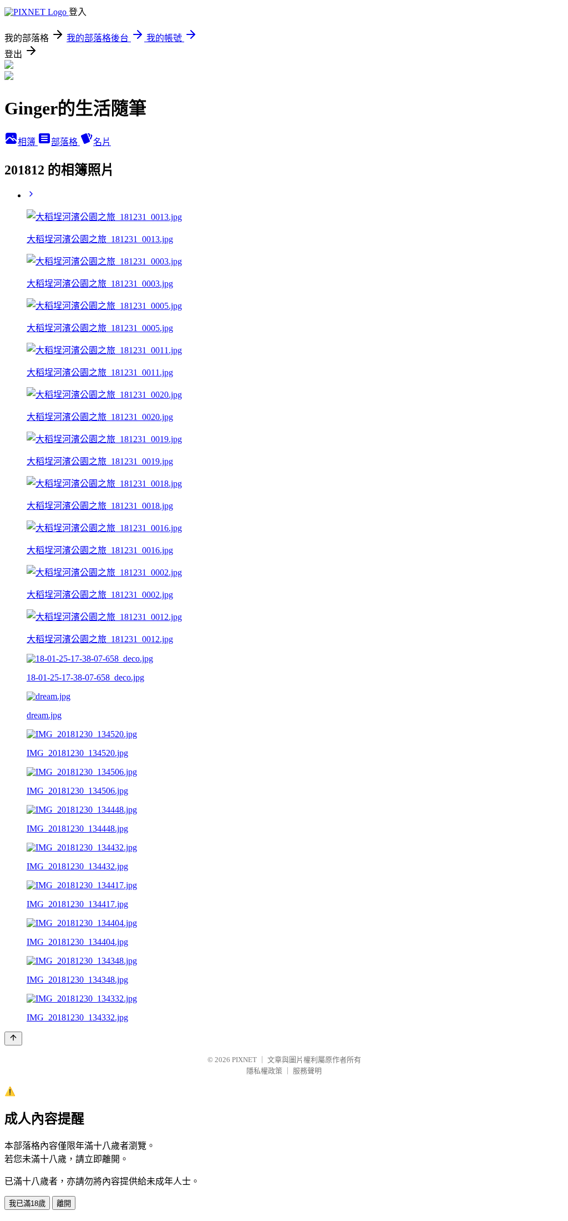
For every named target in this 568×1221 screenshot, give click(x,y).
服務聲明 (307, 1071)
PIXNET (244, 1059)
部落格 (65, 142)
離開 (64, 1203)
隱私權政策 (264, 1071)
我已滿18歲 (27, 1203)
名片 (102, 142)
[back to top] (13, 1038)
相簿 (28, 142)
